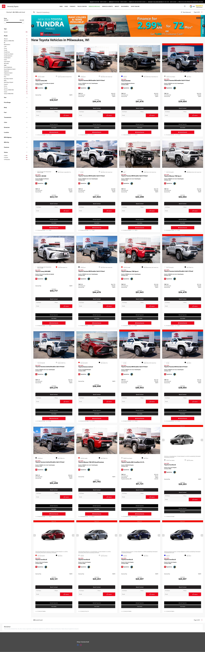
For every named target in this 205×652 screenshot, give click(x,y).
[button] (73, 58)
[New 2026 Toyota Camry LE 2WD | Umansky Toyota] (118, 26)
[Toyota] (3, 6)
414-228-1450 (94, 1)
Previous (32, 26)
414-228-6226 (114, 1)
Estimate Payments (54, 124)
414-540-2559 (158, 1)
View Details (53, 127)
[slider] (5, 22)
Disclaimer (200, 18)
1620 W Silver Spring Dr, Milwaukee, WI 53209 (191, 1)
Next (204, 26)
